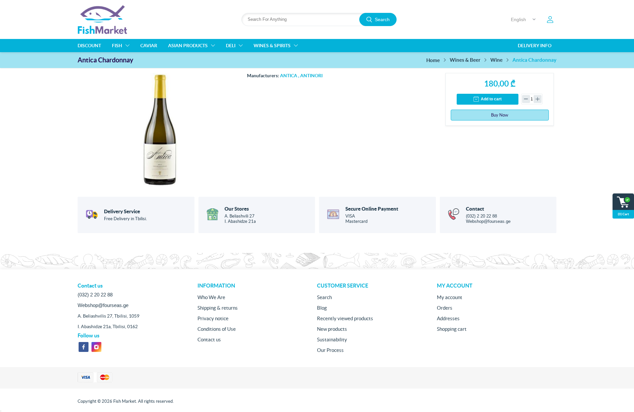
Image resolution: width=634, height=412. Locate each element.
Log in (550, 19)
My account (449, 297)
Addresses (448, 318)
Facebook (83, 347)
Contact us (209, 339)
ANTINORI (311, 75)
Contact (475, 209)
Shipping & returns (217, 308)
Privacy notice (213, 318)
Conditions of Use (216, 329)
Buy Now (499, 115)
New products (332, 329)
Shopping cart (452, 329)
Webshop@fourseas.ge (488, 221)
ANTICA (288, 75)
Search (382, 19)
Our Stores (237, 209)
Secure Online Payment (371, 209)
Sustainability (332, 339)
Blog (322, 308)
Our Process (330, 350)
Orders (444, 308)
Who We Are (211, 297)
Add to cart (491, 99)
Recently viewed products (345, 318)
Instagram (96, 347)
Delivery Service (122, 211)
